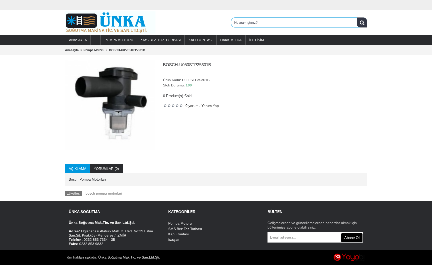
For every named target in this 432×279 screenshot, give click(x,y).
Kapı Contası (178, 234)
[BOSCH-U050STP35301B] (110, 105)
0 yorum (192, 106)
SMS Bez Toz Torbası (185, 229)
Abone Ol (352, 238)
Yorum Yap (210, 106)
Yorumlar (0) (106, 169)
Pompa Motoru (180, 223)
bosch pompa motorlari (104, 193)
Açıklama (77, 169)
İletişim (173, 240)
